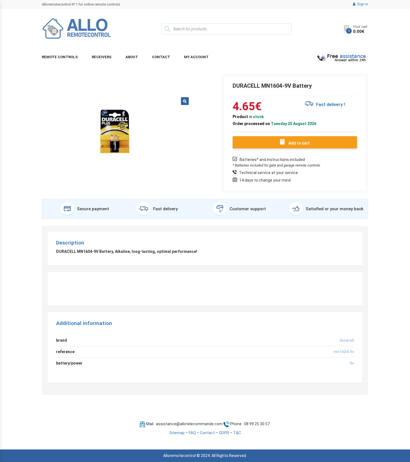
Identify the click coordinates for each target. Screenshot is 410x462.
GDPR (224, 433)
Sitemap (177, 433)
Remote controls (60, 57)
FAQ (192, 433)
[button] (185, 101)
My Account (196, 57)
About (132, 57)
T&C (237, 433)
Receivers (102, 57)
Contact (161, 57)
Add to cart (299, 143)
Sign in (362, 4)
